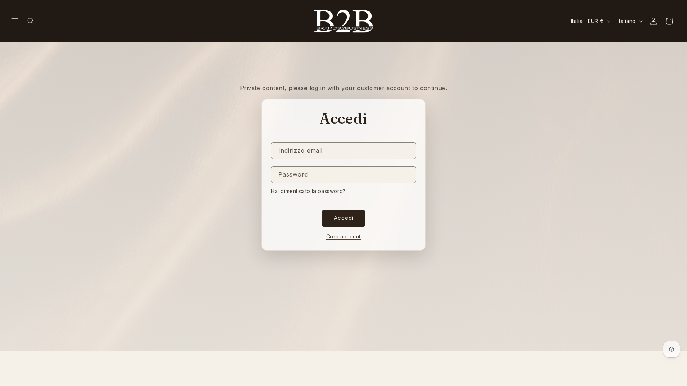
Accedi (344, 217)
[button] (15, 21)
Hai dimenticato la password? (308, 191)
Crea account (343, 236)
